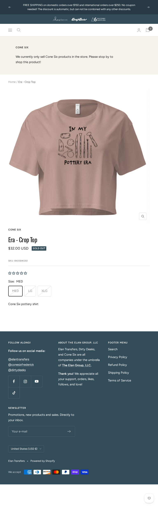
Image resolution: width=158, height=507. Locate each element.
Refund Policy (117, 365)
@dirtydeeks (17, 370)
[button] (17, 273)
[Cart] (148, 30)
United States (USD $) (24, 448)
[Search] (19, 30)
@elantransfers (18, 359)
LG (30, 291)
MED (15, 291)
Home (12, 81)
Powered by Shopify (42, 460)
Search (112, 349)
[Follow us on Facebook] (14, 381)
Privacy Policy (117, 357)
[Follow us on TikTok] (14, 392)
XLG (44, 291)
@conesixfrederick (21, 364)
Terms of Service (119, 380)
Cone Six (14, 229)
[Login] (139, 30)
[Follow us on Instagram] (25, 381)
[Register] (69, 431)
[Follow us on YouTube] (36, 381)
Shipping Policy (118, 372)
